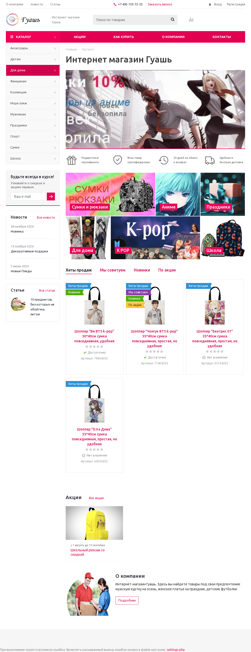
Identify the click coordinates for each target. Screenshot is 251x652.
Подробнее (127, 600)
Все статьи (47, 290)
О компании (173, 36)
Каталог (23, 36)
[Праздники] (223, 194)
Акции (80, 36)
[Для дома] (88, 237)
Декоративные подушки (29, 251)
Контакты (222, 36)
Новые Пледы (21, 271)
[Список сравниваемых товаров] (191, 21)
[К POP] (155, 237)
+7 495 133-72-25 (130, 4)
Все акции (96, 498)
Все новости (46, 217)
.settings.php (175, 649)
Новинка (17, 231)
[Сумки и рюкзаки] (110, 194)
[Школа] (223, 237)
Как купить (123, 36)
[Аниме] (178, 194)
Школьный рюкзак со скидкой (88, 552)
